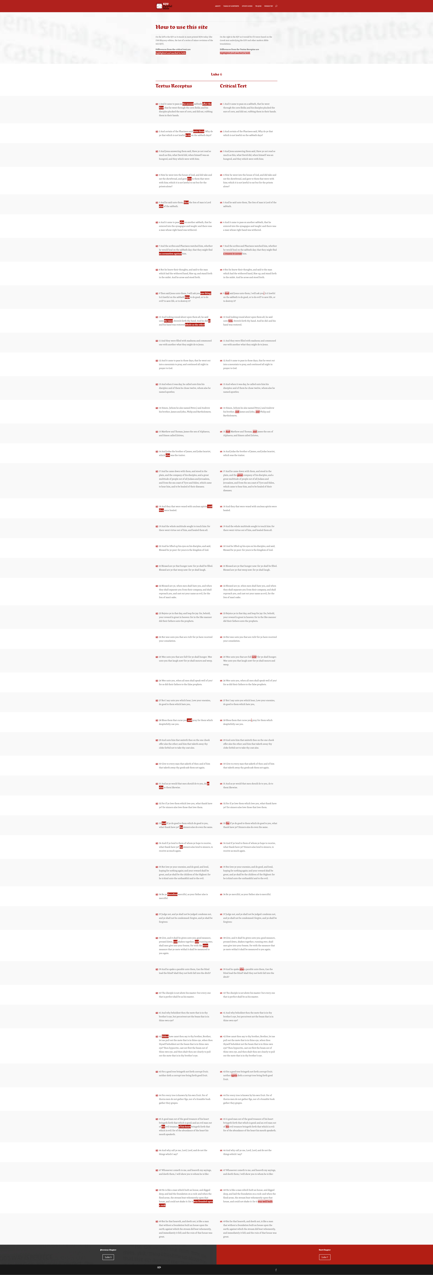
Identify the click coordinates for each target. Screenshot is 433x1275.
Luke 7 (325, 1257)
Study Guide (247, 6)
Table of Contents (231, 6)
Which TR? (268, 6)
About (217, 6)
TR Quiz (258, 6)
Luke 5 (108, 1257)
